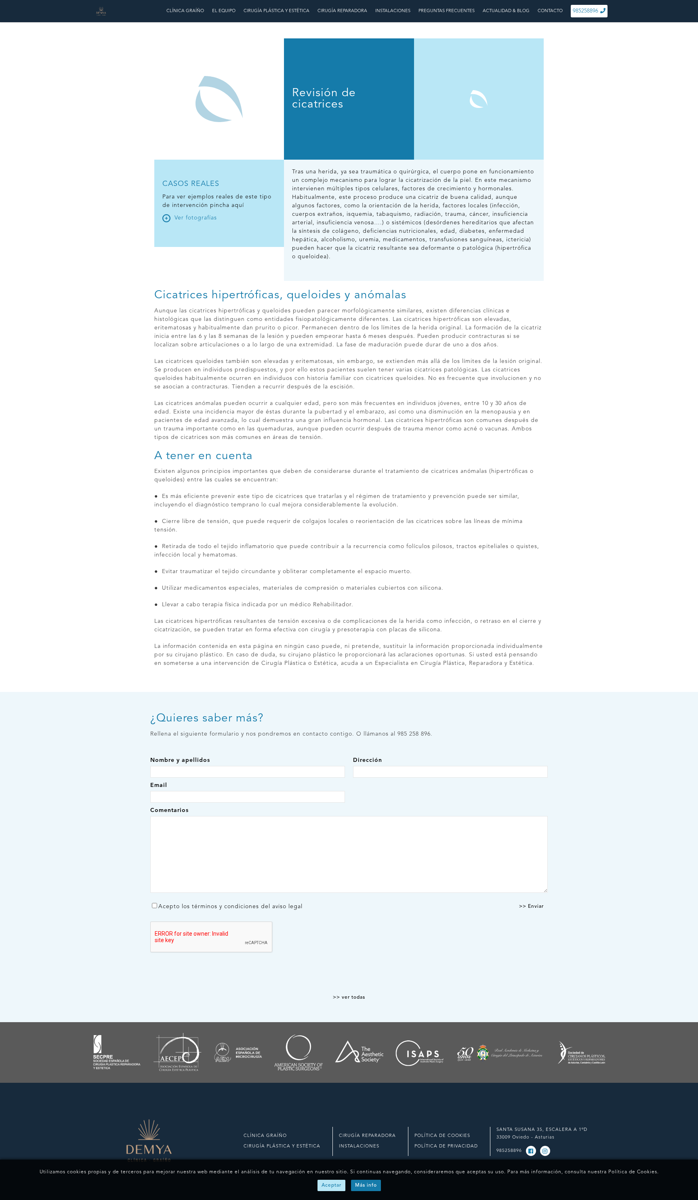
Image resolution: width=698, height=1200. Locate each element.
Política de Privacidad (446, 1146)
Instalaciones (359, 1146)
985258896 (585, 11)
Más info (366, 1185)
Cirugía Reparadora (367, 1136)
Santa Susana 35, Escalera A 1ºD (541, 1130)
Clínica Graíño (265, 1136)
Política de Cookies (632, 1172)
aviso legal (287, 906)
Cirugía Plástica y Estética (282, 1146)
